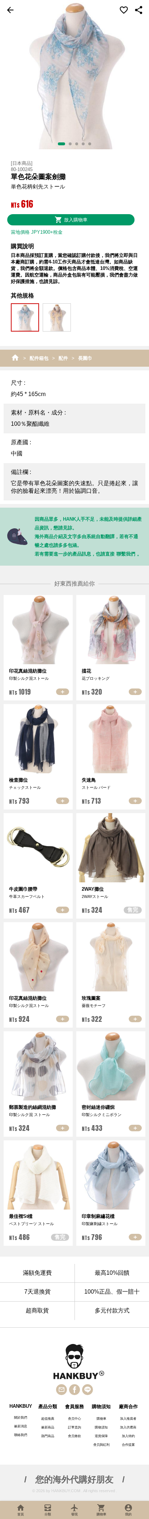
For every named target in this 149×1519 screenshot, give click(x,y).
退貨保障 (101, 1436)
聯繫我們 (125, 554)
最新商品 (47, 1427)
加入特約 (128, 1436)
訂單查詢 (74, 1427)
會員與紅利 (101, 1445)
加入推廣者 (128, 1418)
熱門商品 (47, 1436)
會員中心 (74, 1418)
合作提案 (128, 1445)
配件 (63, 358)
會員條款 (74, 1436)
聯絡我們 (20, 1435)
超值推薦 (47, 1418)
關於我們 (20, 1417)
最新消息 (20, 1426)
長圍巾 (85, 358)
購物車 (101, 1418)
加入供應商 (128, 1427)
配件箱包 (39, 358)
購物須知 (101, 1427)
